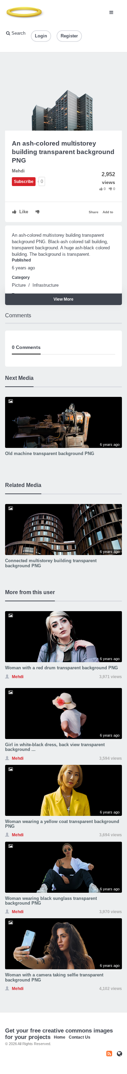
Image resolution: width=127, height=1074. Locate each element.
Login (41, 35)
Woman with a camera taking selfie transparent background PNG (54, 977)
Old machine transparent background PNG (49, 453)
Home (59, 1037)
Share (94, 212)
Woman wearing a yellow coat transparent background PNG (62, 824)
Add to (108, 212)
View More (63, 299)
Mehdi (18, 170)
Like (23, 211)
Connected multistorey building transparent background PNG (51, 563)
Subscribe (24, 181)
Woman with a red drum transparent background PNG (61, 667)
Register (69, 35)
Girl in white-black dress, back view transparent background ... (55, 747)
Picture (19, 285)
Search (17, 33)
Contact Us (79, 1037)
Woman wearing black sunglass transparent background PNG (51, 901)
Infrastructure (46, 285)
